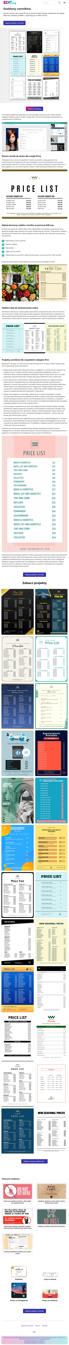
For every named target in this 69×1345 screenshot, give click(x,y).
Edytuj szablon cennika (14, 23)
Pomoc (37, 1326)
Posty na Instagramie (19, 1300)
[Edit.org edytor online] (9, 2)
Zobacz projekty (34, 109)
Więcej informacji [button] (45, 1339)
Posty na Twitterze (50, 1300)
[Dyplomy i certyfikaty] (18, 1272)
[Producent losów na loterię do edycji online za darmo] (50, 1275)
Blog (34, 1332)
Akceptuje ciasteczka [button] (31, 1342)
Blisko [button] (41, 1342)
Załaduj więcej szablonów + (34, 1161)
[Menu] (64, 3)
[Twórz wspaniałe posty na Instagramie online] (18, 1291)
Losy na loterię (50, 1279)
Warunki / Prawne (27, 1326)
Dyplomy (19, 1279)
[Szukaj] (59, 2)
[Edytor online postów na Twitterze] (50, 1294)
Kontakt (44, 1326)
